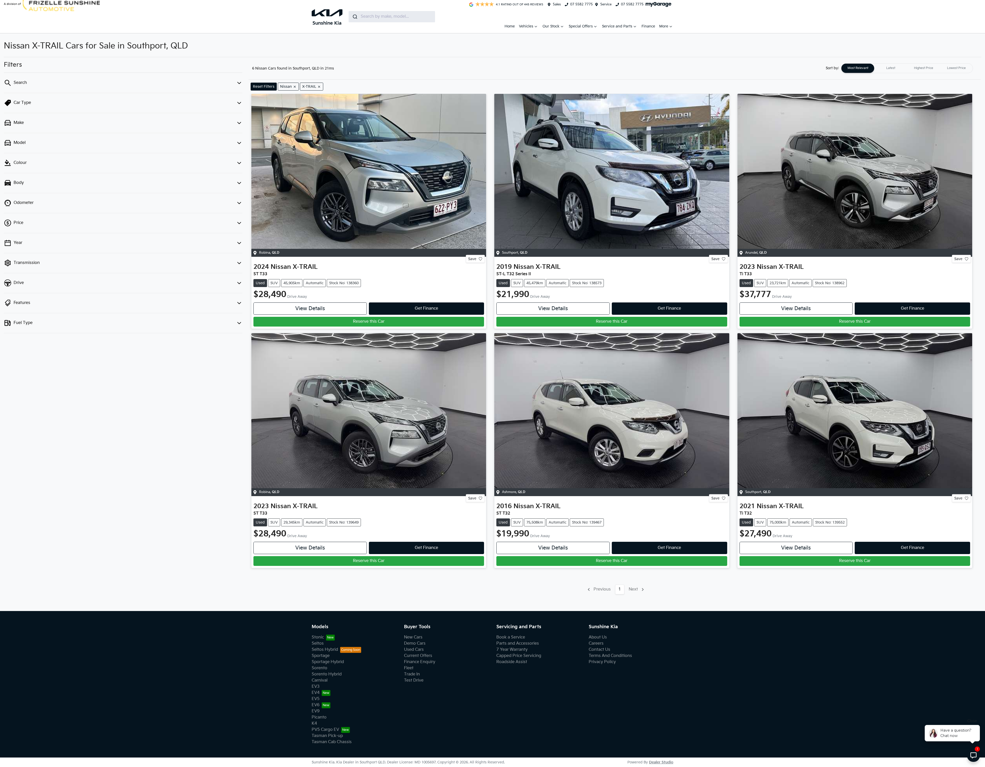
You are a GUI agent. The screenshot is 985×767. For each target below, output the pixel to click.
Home (510, 26)
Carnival (320, 680)
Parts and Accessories (517, 643)
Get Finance (426, 308)
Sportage (321, 655)
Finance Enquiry (419, 662)
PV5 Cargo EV (325, 729)
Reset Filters (263, 86)
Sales (557, 4)
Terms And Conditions (610, 655)
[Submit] (355, 16)
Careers (596, 643)
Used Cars (414, 649)
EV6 (316, 705)
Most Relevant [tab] (858, 68)
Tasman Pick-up (327, 735)
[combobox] (392, 16)
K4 (314, 723)
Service (606, 4)
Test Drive (413, 680)
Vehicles (526, 26)
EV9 (316, 711)
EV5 (316, 698)
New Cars (413, 637)
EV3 (316, 686)
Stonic (318, 637)
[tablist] (907, 68)
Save (472, 259)
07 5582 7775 (581, 4)
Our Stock (551, 26)
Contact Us (599, 649)
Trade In (412, 674)
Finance (648, 26)
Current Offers (418, 655)
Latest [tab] (890, 68)
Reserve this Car (369, 321)
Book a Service (510, 637)
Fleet (408, 668)
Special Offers (581, 26)
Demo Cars (415, 643)
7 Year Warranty (512, 649)
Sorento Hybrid (327, 674)
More (663, 26)
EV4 (316, 692)
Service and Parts (617, 26)
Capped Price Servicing (518, 655)
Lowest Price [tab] (956, 68)
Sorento (319, 668)
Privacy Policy (602, 662)
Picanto (319, 717)
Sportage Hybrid (328, 662)
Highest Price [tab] (923, 68)
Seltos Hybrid (325, 649)
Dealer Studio (661, 762)
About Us (598, 637)
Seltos (318, 643)
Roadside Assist (511, 662)
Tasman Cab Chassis (332, 742)
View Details (310, 309)
